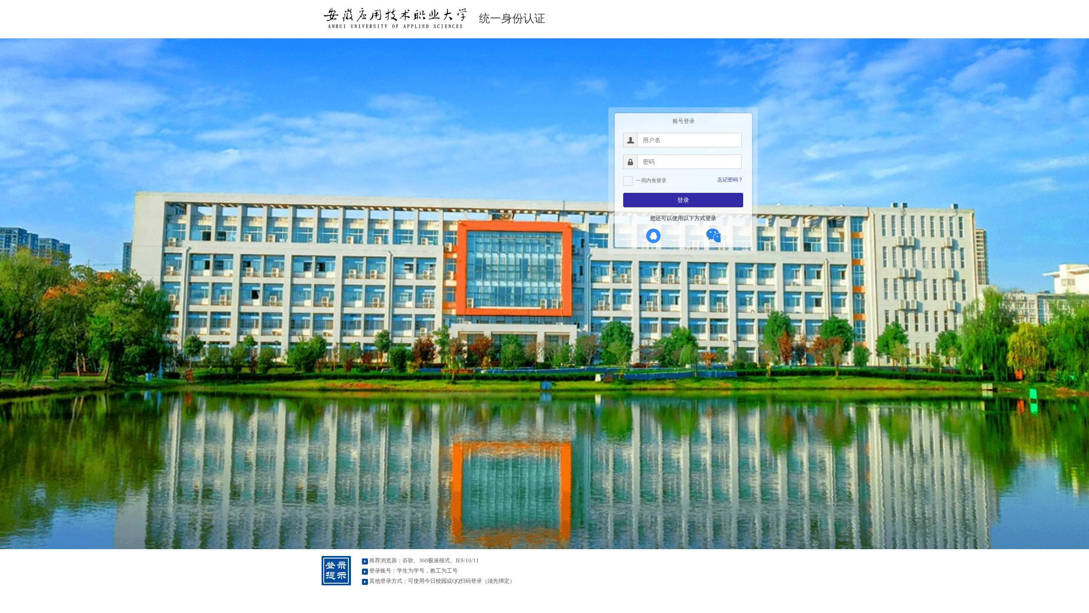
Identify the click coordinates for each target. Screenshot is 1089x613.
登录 (683, 200)
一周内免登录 (651, 180)
